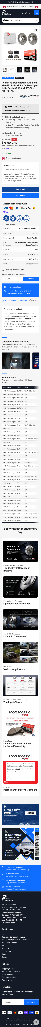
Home (4, 934)
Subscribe (31, 1002)
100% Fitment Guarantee (16, 300)
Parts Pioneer (16, 1024)
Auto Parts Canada (9, 943)
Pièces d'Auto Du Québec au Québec (17, 940)
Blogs (4, 954)
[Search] (21, 12)
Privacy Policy (7, 974)
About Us (5, 948)
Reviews (5, 957)
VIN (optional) (9, 165)
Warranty (36, 300)
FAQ (3, 945)
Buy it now (20, 195)
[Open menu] (36, 12)
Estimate (30, 279)
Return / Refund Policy (11, 971)
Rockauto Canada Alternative (13, 937)
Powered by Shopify (28, 1024)
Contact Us (6, 951)
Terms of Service (9, 977)
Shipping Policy (8, 968)
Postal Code (14, 274)
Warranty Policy (8, 980)
